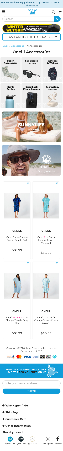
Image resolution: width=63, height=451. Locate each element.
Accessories (17, 46)
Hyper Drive (21, 444)
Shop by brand (12, 432)
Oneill (5, 46)
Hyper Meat (32, 444)
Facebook (57, 444)
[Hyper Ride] (28, 12)
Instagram (48, 444)
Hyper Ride (10, 444)
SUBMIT (31, 391)
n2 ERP (38, 351)
